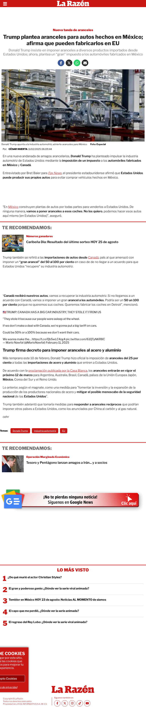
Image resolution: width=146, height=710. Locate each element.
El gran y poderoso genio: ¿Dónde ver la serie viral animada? (49, 588)
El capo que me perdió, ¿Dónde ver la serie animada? (44, 611)
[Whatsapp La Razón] (77, 63)
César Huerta (18, 149)
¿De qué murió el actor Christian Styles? (35, 577)
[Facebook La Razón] (61, 63)
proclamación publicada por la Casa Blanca (57, 370)
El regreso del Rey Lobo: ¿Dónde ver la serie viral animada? (48, 622)
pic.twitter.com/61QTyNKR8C (85, 339)
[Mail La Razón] (85, 63)
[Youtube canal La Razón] (87, 703)
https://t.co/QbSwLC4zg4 (48, 339)
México (13, 207)
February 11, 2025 (57, 342)
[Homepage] (73, 3)
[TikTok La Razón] (80, 703)
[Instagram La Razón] (72, 703)
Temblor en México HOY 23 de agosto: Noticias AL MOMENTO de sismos (57, 599)
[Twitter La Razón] (69, 63)
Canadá (93, 257)
